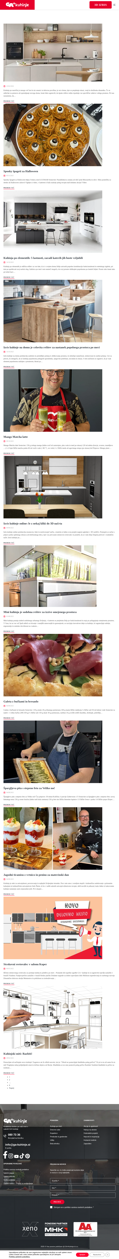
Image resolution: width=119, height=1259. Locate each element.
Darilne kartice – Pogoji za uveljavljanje (18, 1183)
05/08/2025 (10, 616)
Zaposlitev (87, 1144)
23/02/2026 (10, 86)
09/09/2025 (10, 528)
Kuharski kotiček (90, 1140)
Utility (52, 1140)
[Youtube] (16, 1156)
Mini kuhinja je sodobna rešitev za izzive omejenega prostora (40, 612)
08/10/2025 (10, 441)
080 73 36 (14, 1134)
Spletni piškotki (9, 1176)
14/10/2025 (10, 262)
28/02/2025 (10, 1058)
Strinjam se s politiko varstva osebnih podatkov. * (74, 1207)
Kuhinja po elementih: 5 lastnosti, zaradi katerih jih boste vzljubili (43, 257)
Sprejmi (82, 1255)
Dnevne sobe (55, 1130)
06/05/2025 (10, 968)
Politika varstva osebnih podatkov (16, 1169)
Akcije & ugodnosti (91, 1126)
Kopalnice (54, 1133)
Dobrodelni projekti (91, 1133)
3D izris (100, 4)
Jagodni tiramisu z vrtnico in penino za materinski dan (36, 874)
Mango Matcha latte (15, 436)
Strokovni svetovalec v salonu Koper (25, 964)
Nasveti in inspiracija (91, 1137)
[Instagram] (10, 1156)
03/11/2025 (10, 175)
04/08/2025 (10, 706)
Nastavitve (97, 1255)
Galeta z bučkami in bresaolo (20, 701)
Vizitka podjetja (9, 1180)
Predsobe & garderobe (58, 1137)
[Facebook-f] (5, 1155)
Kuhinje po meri (56, 1126)
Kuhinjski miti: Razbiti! (17, 1053)
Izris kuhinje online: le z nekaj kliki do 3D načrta (32, 523)
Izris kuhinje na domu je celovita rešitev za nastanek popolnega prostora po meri (51, 347)
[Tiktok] (22, 1156)
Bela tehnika (54, 1144)
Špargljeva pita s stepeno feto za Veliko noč (29, 788)
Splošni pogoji (8, 1173)
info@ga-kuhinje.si (17, 1144)
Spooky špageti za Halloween (20, 171)
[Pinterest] (27, 1156)
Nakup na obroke (90, 1130)
